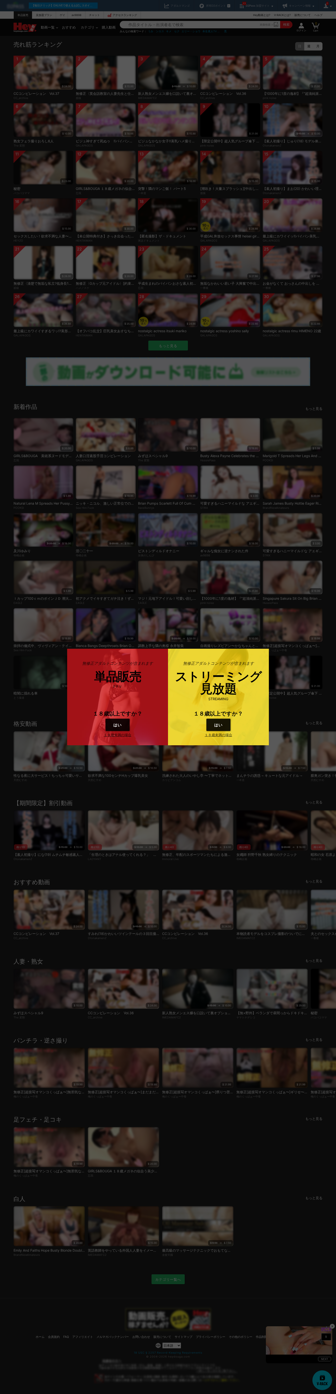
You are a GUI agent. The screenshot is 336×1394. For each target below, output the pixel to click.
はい (117, 724)
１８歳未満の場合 (117, 735)
